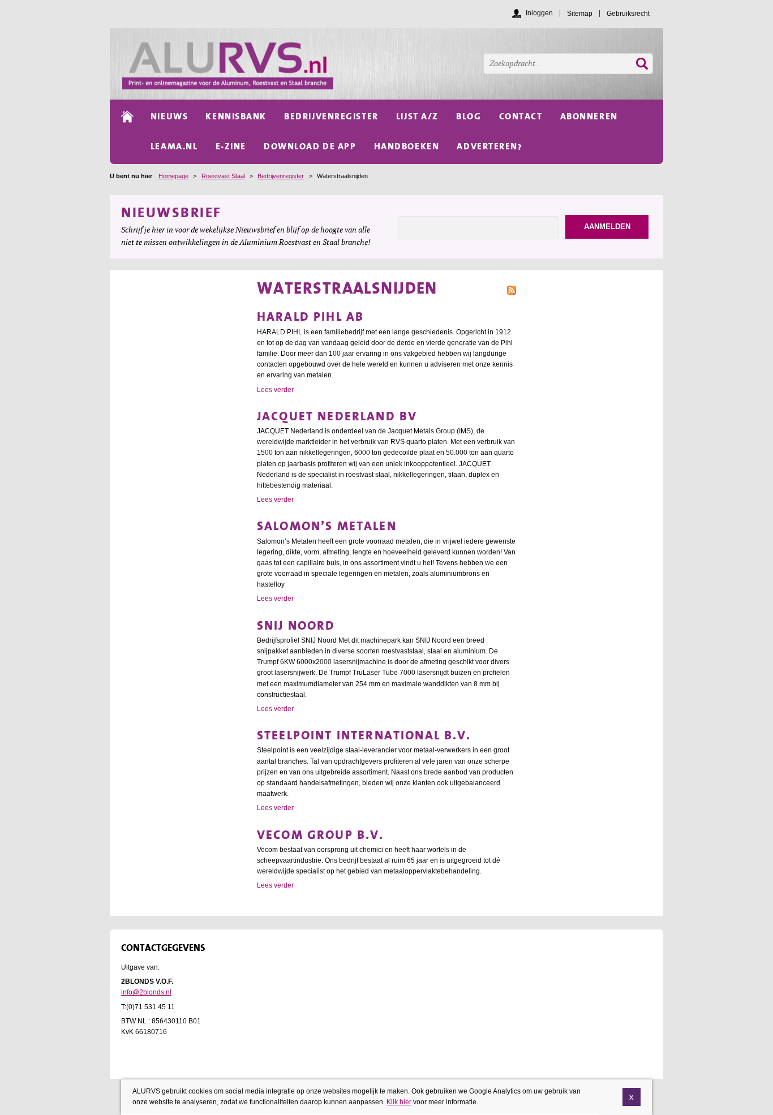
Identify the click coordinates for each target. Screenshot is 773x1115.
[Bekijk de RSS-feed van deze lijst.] (511, 289)
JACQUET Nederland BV (337, 416)
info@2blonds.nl (146, 992)
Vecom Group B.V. (320, 835)
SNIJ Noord (296, 625)
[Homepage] (392, 63)
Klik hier (398, 1102)
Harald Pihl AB (310, 316)
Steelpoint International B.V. (364, 735)
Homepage (173, 176)
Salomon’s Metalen (327, 526)
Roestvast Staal (223, 176)
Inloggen (539, 13)
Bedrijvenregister (280, 176)
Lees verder (275, 390)
